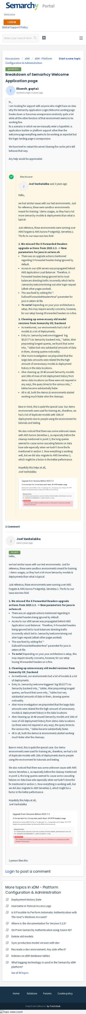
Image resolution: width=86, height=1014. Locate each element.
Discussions (12, 58)
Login (10, 871)
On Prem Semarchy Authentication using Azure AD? (41, 930)
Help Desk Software (35, 1006)
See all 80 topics (19, 973)
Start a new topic (70, 58)
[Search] (35, 38)
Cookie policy (65, 993)
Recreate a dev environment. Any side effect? (38, 949)
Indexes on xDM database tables (30, 956)
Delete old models (22, 936)
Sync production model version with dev (35, 943)
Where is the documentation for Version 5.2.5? (38, 923)
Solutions (32, 993)
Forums (47, 993)
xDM (27, 58)
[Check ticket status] (43, 38)
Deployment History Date (26, 899)
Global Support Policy (15, 27)
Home (16, 993)
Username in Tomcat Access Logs (31, 906)
